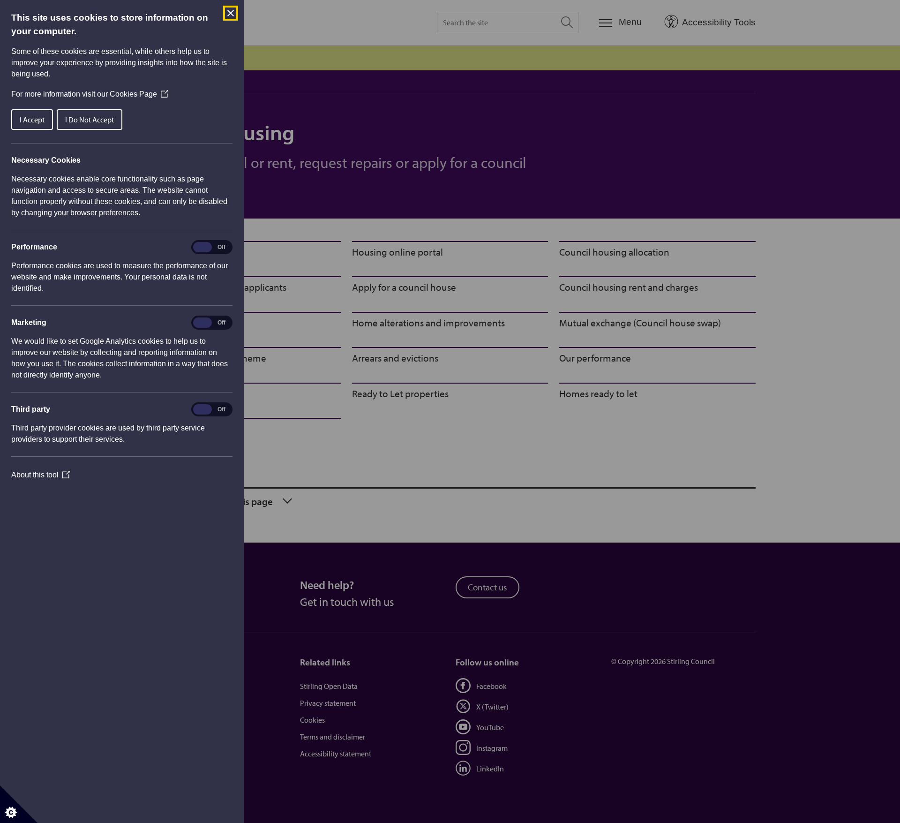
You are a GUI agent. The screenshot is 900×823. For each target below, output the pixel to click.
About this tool (40, 475)
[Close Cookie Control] (230, 13)
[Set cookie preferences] (19, 804)
